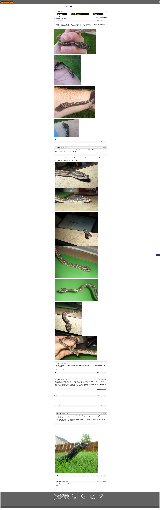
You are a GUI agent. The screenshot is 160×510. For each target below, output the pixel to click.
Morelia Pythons (58, 11)
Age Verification (92, 496)
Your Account (74, 498)
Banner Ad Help (100, 494)
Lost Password (74, 497)
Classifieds (73, 496)
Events (81, 495)
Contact (99, 20)
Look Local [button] (76, 1)
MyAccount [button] (98, 1)
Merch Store (94, 1)
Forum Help (100, 497)
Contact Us (100, 496)
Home (69, 1)
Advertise (73, 495)
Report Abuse (104, 20)
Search (103, 11)
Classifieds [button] (80, 1)
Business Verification (93, 497)
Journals (72, 1)
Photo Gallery (85, 1)
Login (106, 11)
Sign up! (83, 503)
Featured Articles (83, 496)
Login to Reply (104, 17)
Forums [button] (89, 1)
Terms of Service (92, 494)
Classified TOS (92, 495)
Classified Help (100, 495)
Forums (81, 497)
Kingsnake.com (73, 506)
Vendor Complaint (92, 498)
